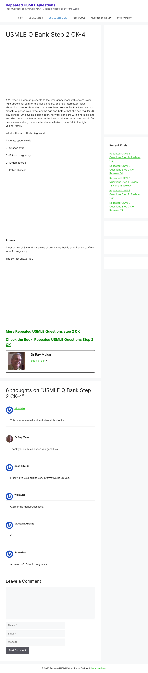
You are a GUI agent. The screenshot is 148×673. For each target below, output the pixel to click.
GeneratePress (99, 668)
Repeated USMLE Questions (30, 5)
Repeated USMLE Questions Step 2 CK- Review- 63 (121, 206)
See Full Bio (38, 360)
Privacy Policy (124, 17)
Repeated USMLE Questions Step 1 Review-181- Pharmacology (124, 182)
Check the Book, (20, 339)
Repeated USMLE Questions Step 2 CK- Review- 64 (121, 169)
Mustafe (19, 408)
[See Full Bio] (46, 361)
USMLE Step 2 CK (58, 17)
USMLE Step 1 (35, 17)
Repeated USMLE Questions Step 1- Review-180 (124, 194)
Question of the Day (101, 17)
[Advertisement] (50, 70)
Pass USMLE (79, 17)
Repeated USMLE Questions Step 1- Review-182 (124, 157)
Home (20, 17)
